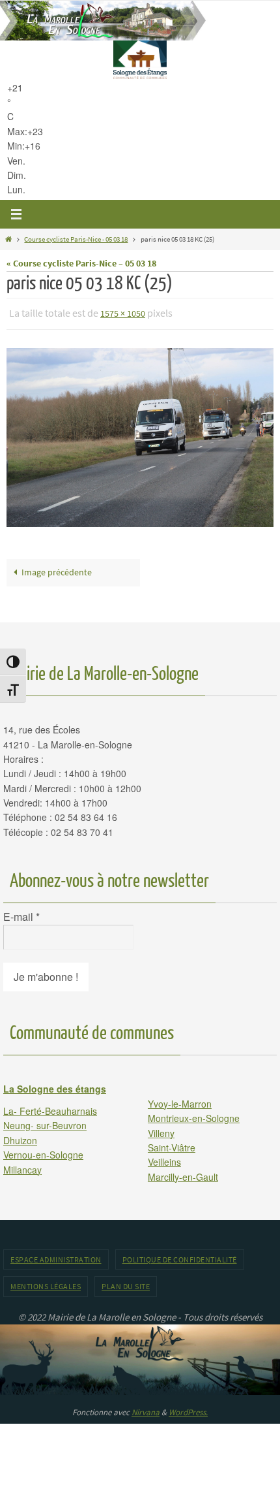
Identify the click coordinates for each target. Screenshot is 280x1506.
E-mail (21, 914)
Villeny (161, 1129)
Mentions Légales (45, 1284)
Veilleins (164, 1159)
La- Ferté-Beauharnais (50, 1107)
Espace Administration (56, 1257)
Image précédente (56, 569)
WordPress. (188, 1409)
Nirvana (146, 1409)
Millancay (22, 1166)
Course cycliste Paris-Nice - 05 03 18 (76, 239)
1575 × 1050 (122, 313)
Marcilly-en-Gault (183, 1173)
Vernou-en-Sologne (43, 1152)
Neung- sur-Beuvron (45, 1122)
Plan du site (126, 1284)
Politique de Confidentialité (179, 1257)
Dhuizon (20, 1137)
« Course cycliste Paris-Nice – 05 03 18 (81, 263)
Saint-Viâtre (171, 1144)
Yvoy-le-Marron (180, 1100)
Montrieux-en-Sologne (194, 1115)
